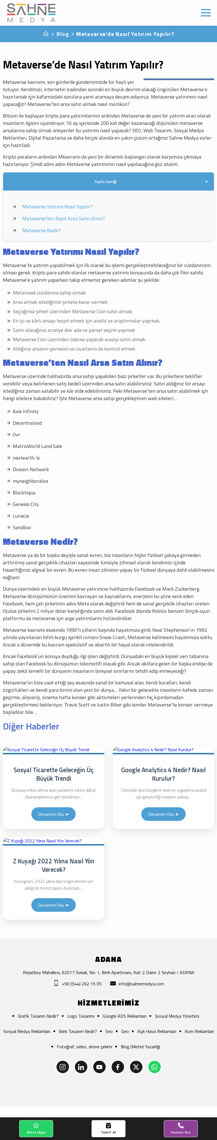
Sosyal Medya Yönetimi (177, 1016)
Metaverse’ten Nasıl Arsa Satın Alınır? (63, 218)
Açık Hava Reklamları (156, 1031)
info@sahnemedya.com (141, 983)
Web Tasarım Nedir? (78, 1031)
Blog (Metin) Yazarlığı (140, 1046)
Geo (125, 1031)
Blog (63, 33)
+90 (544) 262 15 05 (82, 983)
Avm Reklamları (199, 1031)
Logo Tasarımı (80, 1016)
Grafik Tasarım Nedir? (38, 1016)
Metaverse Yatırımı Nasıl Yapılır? (57, 206)
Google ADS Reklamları (124, 1016)
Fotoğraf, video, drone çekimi (84, 1046)
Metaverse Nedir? (41, 230)
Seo (109, 1031)
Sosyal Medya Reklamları (26, 1031)
